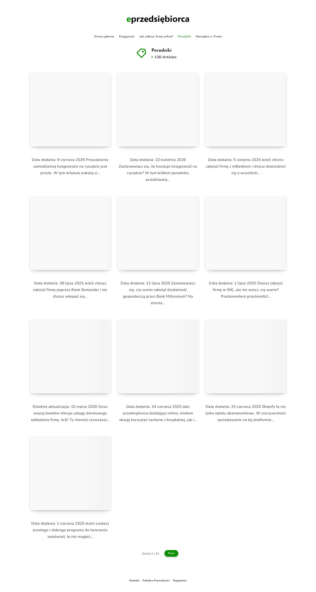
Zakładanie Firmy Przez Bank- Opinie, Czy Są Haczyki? (69, 380)
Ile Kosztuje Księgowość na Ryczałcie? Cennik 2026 (153, 133)
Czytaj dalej (97, 135)
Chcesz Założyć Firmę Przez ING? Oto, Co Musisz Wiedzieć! (245, 257)
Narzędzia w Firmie (209, 36)
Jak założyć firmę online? (156, 36)
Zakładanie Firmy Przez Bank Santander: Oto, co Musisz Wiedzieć (68, 254)
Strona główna (104, 36)
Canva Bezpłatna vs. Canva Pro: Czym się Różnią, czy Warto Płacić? (159, 377)
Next (171, 553)
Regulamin (180, 580)
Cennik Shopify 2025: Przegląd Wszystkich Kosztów (245, 380)
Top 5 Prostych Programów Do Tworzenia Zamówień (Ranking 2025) (69, 494)
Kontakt (134, 580)
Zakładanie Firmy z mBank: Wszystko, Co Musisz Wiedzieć (245, 133)
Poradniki (184, 36)
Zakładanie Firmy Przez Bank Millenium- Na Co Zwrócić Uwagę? (156, 254)
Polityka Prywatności (156, 580)
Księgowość (127, 36)
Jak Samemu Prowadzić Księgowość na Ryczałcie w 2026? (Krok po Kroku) (65, 130)
